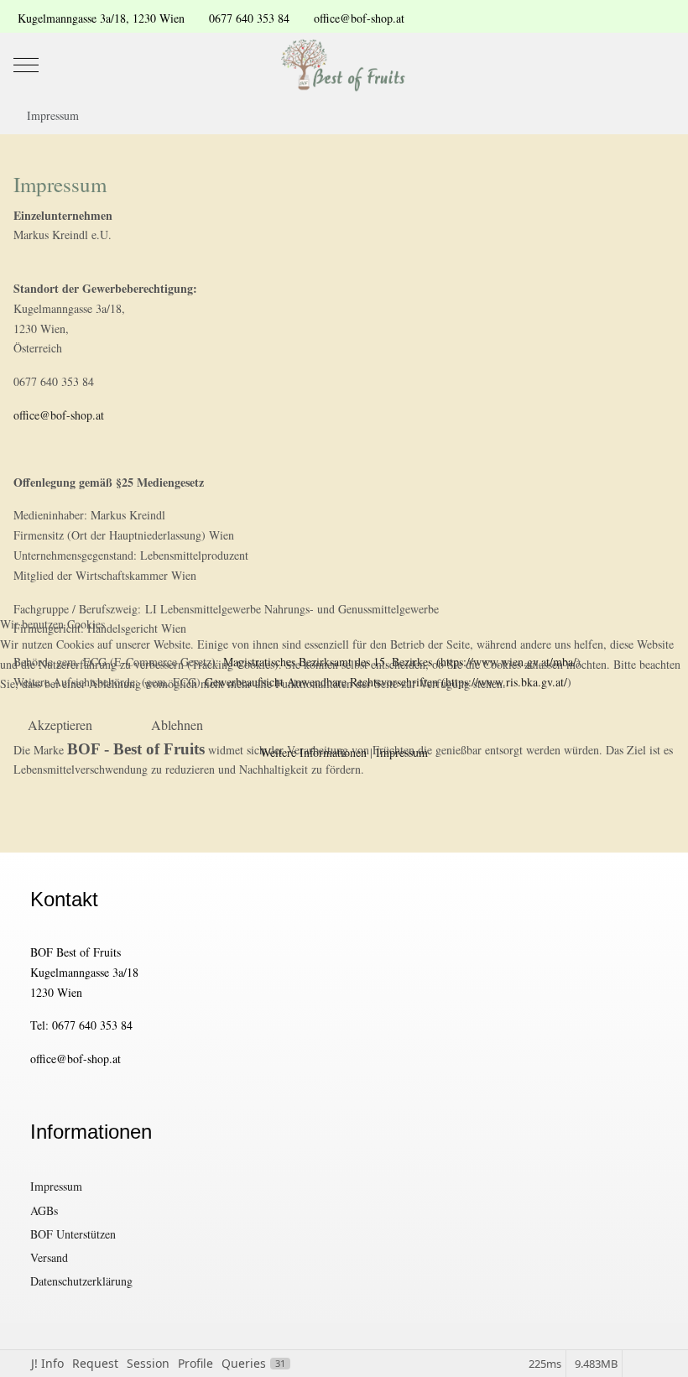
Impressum (402, 752)
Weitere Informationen (313, 752)
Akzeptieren (60, 724)
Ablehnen (177, 724)
